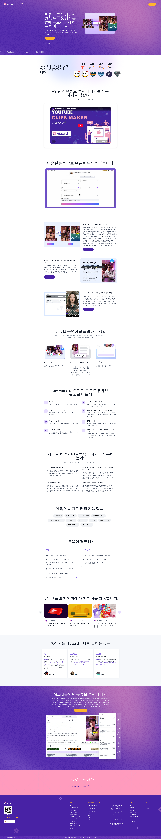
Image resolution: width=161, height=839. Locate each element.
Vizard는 (54, 698)
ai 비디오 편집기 (58, 515)
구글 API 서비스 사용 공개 (87, 837)
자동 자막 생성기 (82, 520)
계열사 (147, 810)
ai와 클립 (49, 38)
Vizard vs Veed (133, 821)
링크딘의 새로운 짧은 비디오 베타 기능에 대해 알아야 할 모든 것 (116, 806)
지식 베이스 (132, 807)
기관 (89, 819)
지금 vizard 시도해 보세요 (80, 786)
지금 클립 (88, 249)
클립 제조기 (93, 520)
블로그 (131, 805)
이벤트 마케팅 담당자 (92, 811)
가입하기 (152, 4)
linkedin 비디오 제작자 (73, 524)
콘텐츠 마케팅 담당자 (92, 808)
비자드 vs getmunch (134, 816)
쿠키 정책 (79, 837)
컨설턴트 (90, 817)
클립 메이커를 (99, 236)
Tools (9, 8)
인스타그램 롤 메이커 (84, 515)
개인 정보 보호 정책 (73, 837)
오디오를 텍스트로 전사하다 (75, 826)
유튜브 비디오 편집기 (87, 524)
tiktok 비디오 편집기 (70, 515)
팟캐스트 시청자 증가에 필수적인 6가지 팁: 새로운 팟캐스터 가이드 (116, 824)
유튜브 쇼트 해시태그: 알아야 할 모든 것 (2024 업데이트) (116, 812)
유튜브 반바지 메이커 (104, 520)
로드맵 (147, 811)
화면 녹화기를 (62, 700)
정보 (146, 805)
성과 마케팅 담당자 (92, 810)
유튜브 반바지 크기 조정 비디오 (56, 520)
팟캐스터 (90, 813)
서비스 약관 (67, 837)
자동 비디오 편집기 (74, 814)
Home (5, 8)
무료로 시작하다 (80, 710)
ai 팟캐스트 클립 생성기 (74, 807)
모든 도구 (72, 828)
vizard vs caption (133, 818)
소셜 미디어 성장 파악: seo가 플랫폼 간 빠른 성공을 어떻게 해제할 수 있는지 (116, 820)
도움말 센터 (132, 810)
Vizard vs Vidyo (133, 814)
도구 (71, 802)
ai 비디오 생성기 (71, 520)
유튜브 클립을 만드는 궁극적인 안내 (116, 815)
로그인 (143, 4)
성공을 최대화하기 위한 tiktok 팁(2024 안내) (116, 817)
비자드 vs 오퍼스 (133, 812)
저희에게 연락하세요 (148, 808)
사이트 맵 (94, 837)
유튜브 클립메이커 (73, 821)
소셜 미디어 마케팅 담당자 (93, 806)
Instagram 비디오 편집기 (98, 515)
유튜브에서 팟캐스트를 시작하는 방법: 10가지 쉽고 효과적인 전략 (116, 809)
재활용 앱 (54, 700)
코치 (89, 815)
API (70, 805)
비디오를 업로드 (83, 706)
